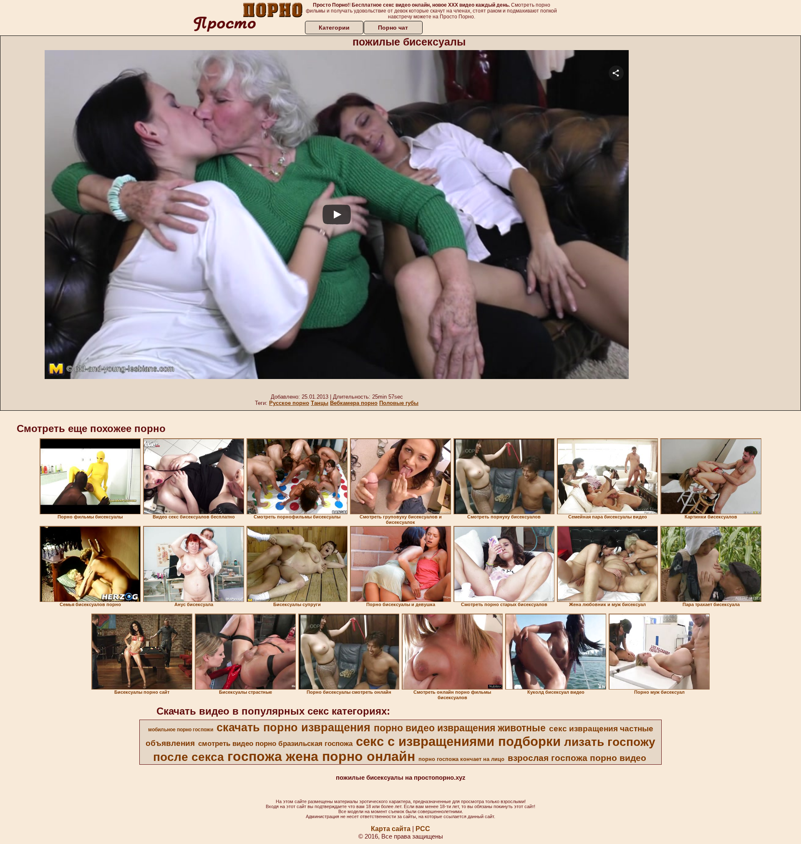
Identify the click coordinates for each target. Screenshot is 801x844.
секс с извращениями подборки (458, 741)
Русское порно (289, 403)
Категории (334, 27)
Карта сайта (391, 828)
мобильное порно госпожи (180, 730)
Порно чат (393, 27)
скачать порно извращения (293, 727)
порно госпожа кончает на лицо (461, 759)
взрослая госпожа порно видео (577, 758)
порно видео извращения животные (460, 728)
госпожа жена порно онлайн (321, 756)
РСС (423, 828)
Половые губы (398, 403)
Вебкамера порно (354, 403)
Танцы (319, 403)
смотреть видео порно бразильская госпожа (275, 743)
